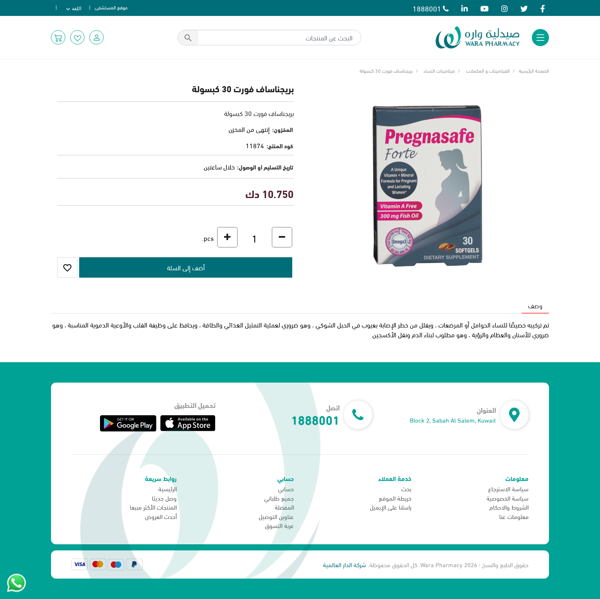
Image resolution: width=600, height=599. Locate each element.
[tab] (535, 305)
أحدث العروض (161, 516)
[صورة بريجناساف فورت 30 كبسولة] (427, 184)
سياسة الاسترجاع (508, 488)
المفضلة (284, 506)
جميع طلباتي (279, 497)
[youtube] (484, 8)
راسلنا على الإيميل (390, 506)
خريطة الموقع (395, 497)
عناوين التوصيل (276, 516)
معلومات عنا (514, 516)
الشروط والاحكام (509, 506)
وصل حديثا (164, 497)
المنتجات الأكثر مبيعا (153, 506)
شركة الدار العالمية (344, 564)
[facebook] (542, 8)
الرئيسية (167, 488)
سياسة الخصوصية (508, 497)
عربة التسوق (279, 525)
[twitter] (524, 8)
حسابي (286, 488)
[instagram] (504, 8)
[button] (96, 37)
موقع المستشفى (111, 6)
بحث (406, 488)
